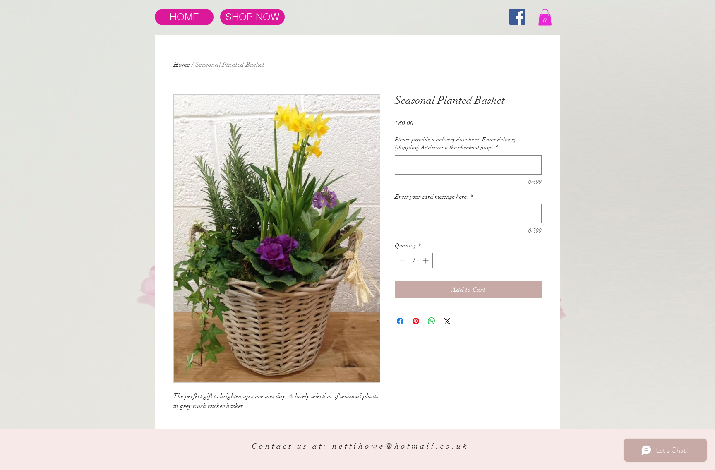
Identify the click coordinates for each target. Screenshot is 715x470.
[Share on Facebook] (400, 321)
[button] (545, 17)
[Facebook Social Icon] (517, 17)
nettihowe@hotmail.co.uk (400, 446)
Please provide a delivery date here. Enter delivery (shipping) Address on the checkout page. (455, 143)
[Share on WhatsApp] (432, 321)
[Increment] (426, 260)
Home (181, 64)
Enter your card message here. (434, 196)
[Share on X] (447, 321)
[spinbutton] (413, 260)
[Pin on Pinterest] (416, 321)
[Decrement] (401, 260)
